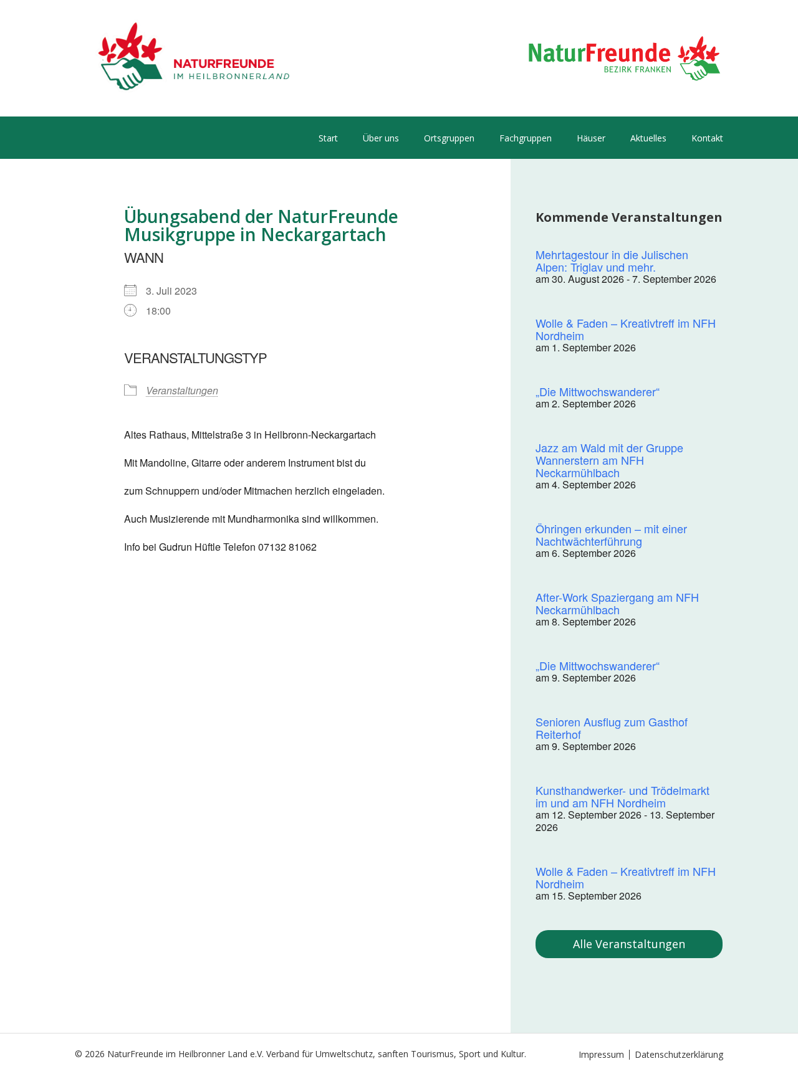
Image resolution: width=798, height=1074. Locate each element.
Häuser (591, 138)
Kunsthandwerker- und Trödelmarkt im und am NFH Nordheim (622, 796)
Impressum (601, 1054)
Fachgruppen (525, 138)
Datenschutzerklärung (679, 1054)
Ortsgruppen (449, 138)
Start (328, 138)
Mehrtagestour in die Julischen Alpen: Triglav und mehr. (612, 260)
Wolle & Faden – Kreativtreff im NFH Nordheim (626, 328)
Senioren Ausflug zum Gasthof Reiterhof (612, 727)
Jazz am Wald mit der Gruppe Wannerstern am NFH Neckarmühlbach (609, 459)
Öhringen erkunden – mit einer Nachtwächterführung (611, 534)
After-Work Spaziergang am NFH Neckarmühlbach (617, 603)
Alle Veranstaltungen (629, 943)
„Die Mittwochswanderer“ (598, 391)
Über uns (381, 138)
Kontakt (707, 138)
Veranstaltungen (182, 390)
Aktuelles (648, 138)
